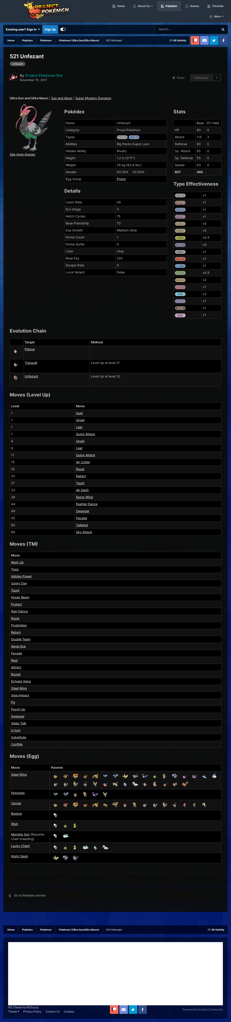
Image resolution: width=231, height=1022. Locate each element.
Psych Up (18, 709)
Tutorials (217, 6)
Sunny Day (19, 583)
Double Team (20, 639)
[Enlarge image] (34, 128)
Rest (14, 660)
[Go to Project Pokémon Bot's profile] (13, 77)
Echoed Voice (21, 681)
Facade (81, 518)
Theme (13, 1011)
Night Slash (19, 856)
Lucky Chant (20, 846)
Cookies (69, 1011)
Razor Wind (84, 497)
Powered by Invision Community (202, 1009)
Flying (121, 179)
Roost (80, 469)
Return (16, 632)
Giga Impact (20, 695)
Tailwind (82, 525)
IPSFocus (32, 1007)
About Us (143, 6)
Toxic (15, 569)
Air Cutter (83, 462)
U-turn (16, 730)
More (217, 16)
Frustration (19, 625)
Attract (16, 667)
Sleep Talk (18, 723)
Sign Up (50, 29)
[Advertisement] (115, 973)
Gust (79, 413)
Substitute (18, 737)
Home (120, 6)
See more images (22, 154)
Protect (16, 604)
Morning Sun (20, 834)
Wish (14, 824)
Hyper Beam (20, 597)
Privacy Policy (32, 1011)
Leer (79, 427)
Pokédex (171, 6)
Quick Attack (85, 434)
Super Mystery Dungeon (93, 98)
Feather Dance (86, 504)
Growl (80, 420)
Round (16, 674)
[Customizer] (63, 29)
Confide (17, 744)
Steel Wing (19, 688)
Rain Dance (19, 611)
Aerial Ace (18, 646)
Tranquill (31, 363)
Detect (81, 476)
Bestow (16, 813)
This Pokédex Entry (200, 29)
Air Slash (82, 490)
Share (180, 77)
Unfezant (31, 376)
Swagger (82, 511)
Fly (13, 702)
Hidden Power (21, 576)
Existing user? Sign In (22, 29)
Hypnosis (18, 793)
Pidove (30, 349)
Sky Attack (84, 532)
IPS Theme (15, 1007)
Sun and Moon (61, 98)
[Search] (223, 29)
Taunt (80, 483)
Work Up (17, 562)
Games (194, 6)
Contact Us (53, 1011)
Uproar (16, 803)
